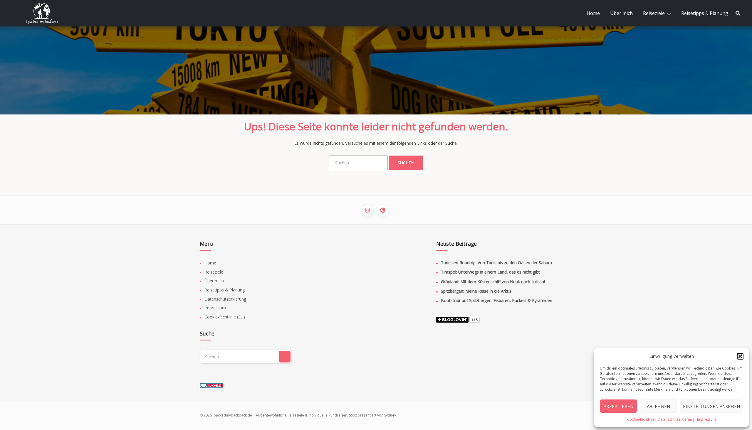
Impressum (706, 419)
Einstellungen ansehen (711, 406)
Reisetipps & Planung (704, 13)
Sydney (390, 415)
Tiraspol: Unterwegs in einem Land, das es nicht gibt (490, 272)
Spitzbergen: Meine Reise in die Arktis (476, 291)
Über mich (621, 13)
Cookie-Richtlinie (641, 419)
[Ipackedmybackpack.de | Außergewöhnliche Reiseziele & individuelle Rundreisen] (45, 13)
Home (593, 13)
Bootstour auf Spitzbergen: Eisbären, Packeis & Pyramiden (496, 300)
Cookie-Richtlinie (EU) (224, 317)
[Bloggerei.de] (211, 383)
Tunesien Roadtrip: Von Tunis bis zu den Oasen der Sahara (496, 262)
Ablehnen (658, 406)
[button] (740, 356)
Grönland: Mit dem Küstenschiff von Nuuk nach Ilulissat (493, 281)
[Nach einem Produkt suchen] (738, 13)
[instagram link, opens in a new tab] (367, 210)
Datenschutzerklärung (676, 419)
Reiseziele (654, 13)
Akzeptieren (618, 406)
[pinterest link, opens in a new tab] (383, 210)
